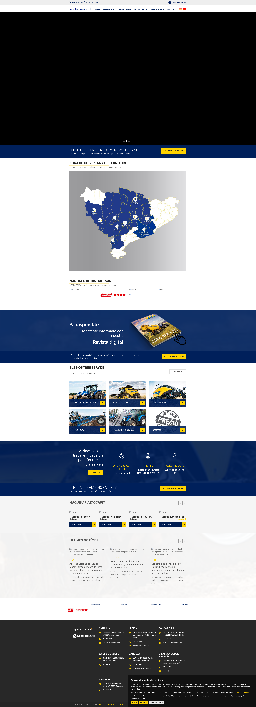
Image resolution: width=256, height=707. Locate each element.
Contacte (171, 9)
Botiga (144, 9)
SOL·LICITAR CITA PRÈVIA (174, 356)
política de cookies (242, 692)
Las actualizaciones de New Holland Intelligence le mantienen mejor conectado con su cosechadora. (127, 568)
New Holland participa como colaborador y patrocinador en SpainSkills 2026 (86, 564)
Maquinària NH (109, 9)
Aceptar (134, 702)
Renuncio (143, 702)
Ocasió (121, 9)
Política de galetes (115, 704)
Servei (136, 9)
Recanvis (128, 9)
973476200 (75, 2)
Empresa (96, 9)
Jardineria (152, 9)
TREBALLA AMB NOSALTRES (173, 488)
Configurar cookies (156, 702)
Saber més (128, 89)
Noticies (161, 9)
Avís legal (102, 704)
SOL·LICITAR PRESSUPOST (173, 151)
